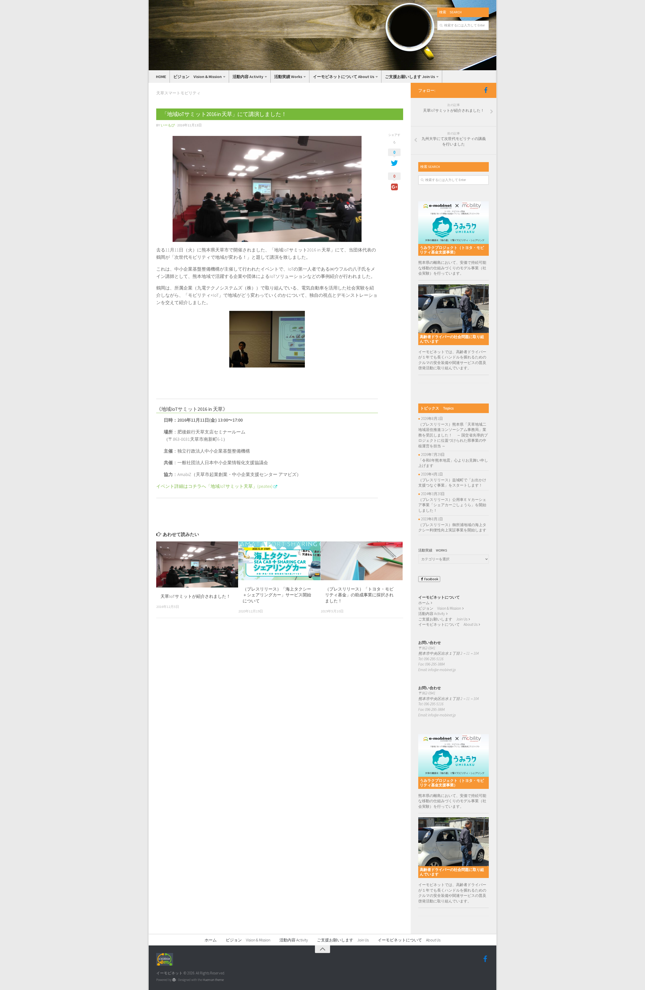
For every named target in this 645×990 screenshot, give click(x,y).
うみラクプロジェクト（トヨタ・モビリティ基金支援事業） (452, 249)
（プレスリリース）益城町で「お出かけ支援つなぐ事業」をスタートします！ (452, 483)
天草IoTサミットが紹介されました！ (195, 596)
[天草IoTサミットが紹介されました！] (197, 564)
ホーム (424, 602)
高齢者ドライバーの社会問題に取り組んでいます (452, 339)
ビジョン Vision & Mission (197, 76)
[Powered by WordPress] (174, 979)
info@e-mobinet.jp (442, 669)
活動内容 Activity (248, 76)
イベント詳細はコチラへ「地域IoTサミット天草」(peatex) (214, 486)
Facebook (431, 579)
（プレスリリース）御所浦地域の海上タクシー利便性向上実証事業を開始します (452, 527)
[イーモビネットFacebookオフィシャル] (486, 90)
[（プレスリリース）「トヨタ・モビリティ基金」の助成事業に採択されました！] (362, 560)
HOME (161, 76)
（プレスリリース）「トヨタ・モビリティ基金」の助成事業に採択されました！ (359, 595)
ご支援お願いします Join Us (410, 76)
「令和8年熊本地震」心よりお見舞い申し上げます (453, 463)
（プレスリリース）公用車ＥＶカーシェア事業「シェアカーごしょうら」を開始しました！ (452, 505)
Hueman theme (213, 980)
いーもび (168, 125)
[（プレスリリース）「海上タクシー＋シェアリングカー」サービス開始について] (279, 560)
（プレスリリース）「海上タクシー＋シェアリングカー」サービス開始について (277, 595)
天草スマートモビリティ (178, 92)
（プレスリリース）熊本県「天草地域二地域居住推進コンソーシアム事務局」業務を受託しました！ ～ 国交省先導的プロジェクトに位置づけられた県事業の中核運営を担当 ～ (453, 435)
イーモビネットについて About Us (343, 76)
